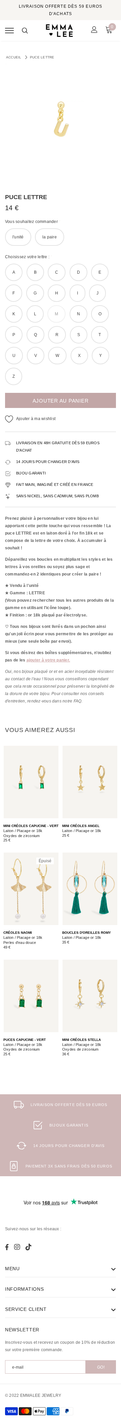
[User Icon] (94, 30)
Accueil (14, 57)
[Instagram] (17, 1247)
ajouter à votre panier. (48, 660)
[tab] (40, 730)
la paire (49, 237)
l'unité (18, 237)
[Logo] (59, 30)
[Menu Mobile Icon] (9, 30)
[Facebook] (7, 1247)
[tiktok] (29, 1247)
